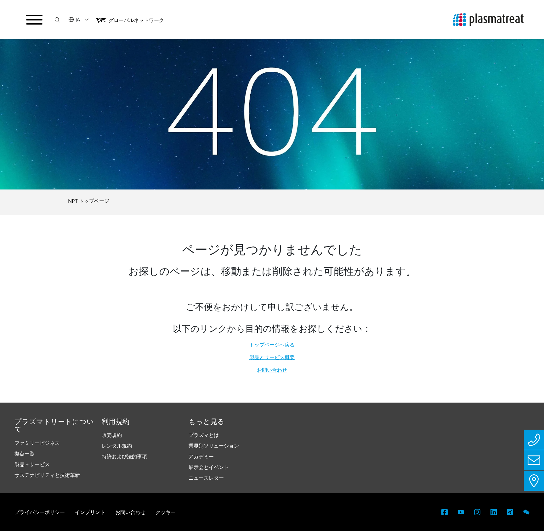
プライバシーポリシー (39, 512)
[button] (57, 19)
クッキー (166, 512)
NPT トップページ (88, 200)
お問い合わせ (272, 369)
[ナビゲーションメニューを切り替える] (34, 20)
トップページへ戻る (272, 344)
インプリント (90, 512)
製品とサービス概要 (272, 357)
